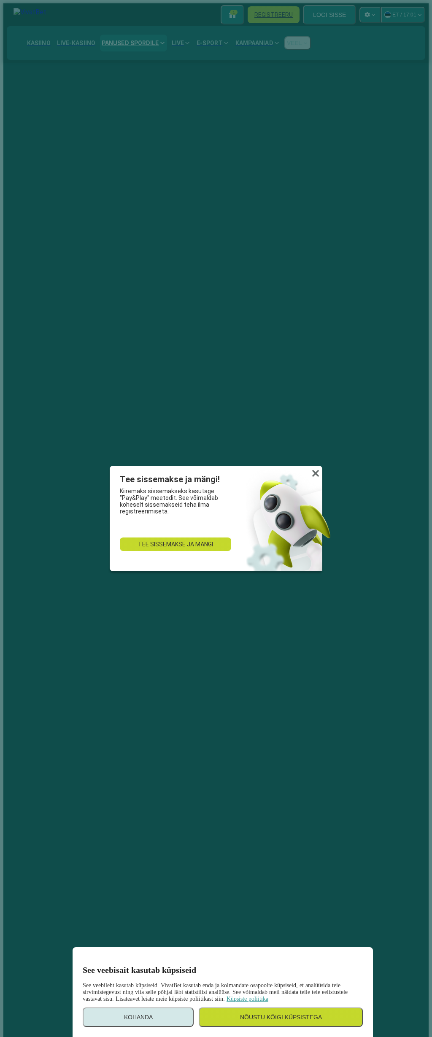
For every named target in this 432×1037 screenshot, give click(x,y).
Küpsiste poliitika (247, 999)
